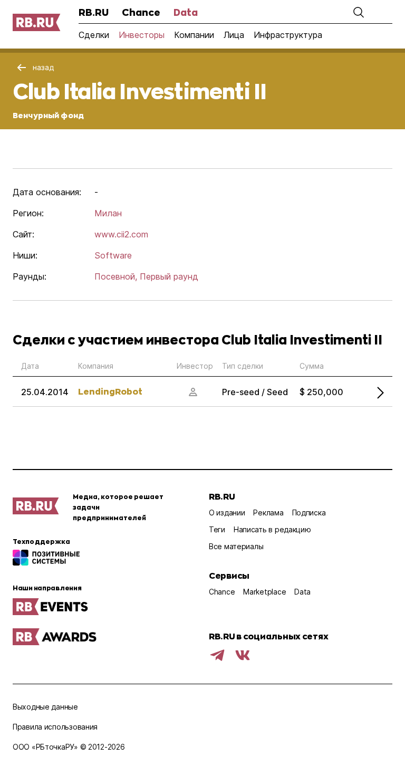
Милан (108, 213)
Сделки (94, 35)
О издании (227, 512)
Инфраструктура (288, 35)
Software (113, 255)
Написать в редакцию (272, 529)
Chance (141, 12)
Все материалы (236, 546)
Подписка (309, 512)
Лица (234, 35)
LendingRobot (110, 391)
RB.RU (94, 12)
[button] (358, 12)
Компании (194, 35)
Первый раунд (169, 276)
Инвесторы (142, 35)
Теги (217, 529)
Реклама (268, 512)
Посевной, (115, 276)
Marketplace (264, 591)
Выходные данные (45, 706)
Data (185, 12)
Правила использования (55, 726)
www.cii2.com (121, 234)
